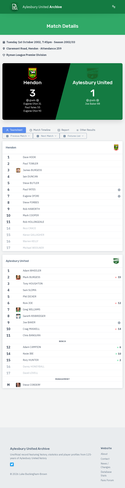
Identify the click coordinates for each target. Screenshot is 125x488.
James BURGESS (32, 169)
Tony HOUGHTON (33, 283)
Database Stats (106, 473)
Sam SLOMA (29, 289)
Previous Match (18, 135)
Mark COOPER (31, 215)
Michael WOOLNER (33, 247)
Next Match (46, 135)
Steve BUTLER (31, 182)
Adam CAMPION (32, 347)
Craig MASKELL (31, 328)
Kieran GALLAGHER (33, 234)
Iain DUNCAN (30, 176)
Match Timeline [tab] (41, 129)
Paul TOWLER (30, 163)
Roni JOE (28, 302)
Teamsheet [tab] (15, 129)
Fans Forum (107, 480)
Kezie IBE (28, 353)
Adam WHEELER (32, 270)
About (104, 453)
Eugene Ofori (30, 103)
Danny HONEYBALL (33, 366)
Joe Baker (90, 103)
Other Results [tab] (87, 129)
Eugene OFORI (31, 195)
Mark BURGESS (31, 276)
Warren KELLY (30, 241)
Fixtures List (73, 135)
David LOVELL (30, 372)
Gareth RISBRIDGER (34, 315)
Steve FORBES (31, 202)
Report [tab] (65, 129)
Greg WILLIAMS (31, 309)
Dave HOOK (29, 157)
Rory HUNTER (31, 359)
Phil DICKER (29, 296)
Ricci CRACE (29, 228)
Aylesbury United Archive (30, 449)
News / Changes (105, 465)
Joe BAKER (29, 322)
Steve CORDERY (31, 384)
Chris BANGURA (32, 335)
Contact (105, 458)
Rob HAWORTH (31, 208)
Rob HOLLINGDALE (33, 221)
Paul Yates (31, 107)
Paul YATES (29, 189)
